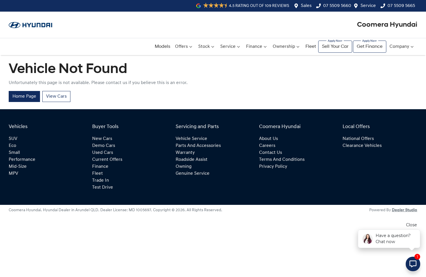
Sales (306, 5)
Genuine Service (193, 173)
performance (22, 159)
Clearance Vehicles (362, 145)
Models (162, 46)
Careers (267, 145)
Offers (181, 46)
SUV (13, 138)
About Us (268, 138)
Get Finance (370, 46)
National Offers (358, 138)
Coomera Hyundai (387, 24)
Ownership (284, 46)
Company (399, 46)
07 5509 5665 (401, 5)
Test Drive (102, 187)
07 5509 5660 (337, 5)
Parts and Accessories (198, 145)
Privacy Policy (273, 166)
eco (12, 145)
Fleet (310, 46)
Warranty (185, 152)
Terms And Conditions (282, 159)
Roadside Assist (191, 159)
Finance (254, 46)
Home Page (24, 96)
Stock (204, 46)
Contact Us (270, 152)
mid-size (18, 166)
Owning (184, 166)
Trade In (100, 180)
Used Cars (102, 152)
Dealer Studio (404, 210)
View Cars (56, 96)
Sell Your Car (335, 46)
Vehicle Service (191, 138)
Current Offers (107, 159)
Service (368, 5)
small (14, 152)
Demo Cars (103, 145)
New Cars (102, 138)
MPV (13, 173)
